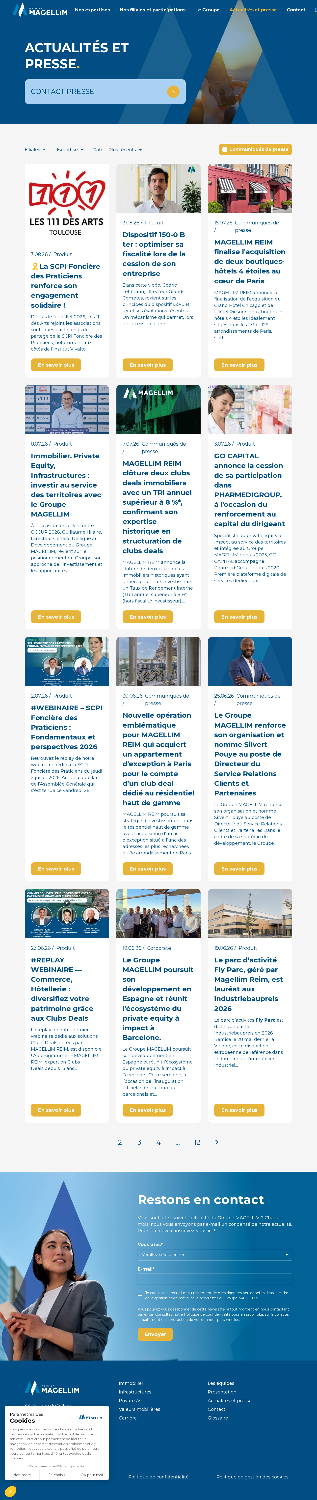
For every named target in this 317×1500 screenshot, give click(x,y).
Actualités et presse (230, 1400)
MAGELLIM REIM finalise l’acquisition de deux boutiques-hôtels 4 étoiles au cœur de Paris (250, 261)
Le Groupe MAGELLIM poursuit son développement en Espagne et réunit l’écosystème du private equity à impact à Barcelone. (158, 999)
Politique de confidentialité (207, 1314)
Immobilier (131, 1383)
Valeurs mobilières (139, 1409)
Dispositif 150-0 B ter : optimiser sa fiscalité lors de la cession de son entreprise (154, 254)
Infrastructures (135, 1392)
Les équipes (221, 1383)
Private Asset (133, 1400)
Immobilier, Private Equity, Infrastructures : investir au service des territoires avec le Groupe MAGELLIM (66, 485)
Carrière (128, 1418)
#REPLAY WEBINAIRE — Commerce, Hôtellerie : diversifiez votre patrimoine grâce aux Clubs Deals (62, 989)
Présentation (222, 1392)
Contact (216, 1409)
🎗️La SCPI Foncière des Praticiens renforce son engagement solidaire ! (65, 285)
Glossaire (218, 1418)
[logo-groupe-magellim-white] (39, 9)
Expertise (67, 149)
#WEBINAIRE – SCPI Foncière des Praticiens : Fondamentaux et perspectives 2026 (67, 727)
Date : (99, 150)
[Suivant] (216, 1142)
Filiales (32, 149)
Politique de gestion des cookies (252, 1477)
